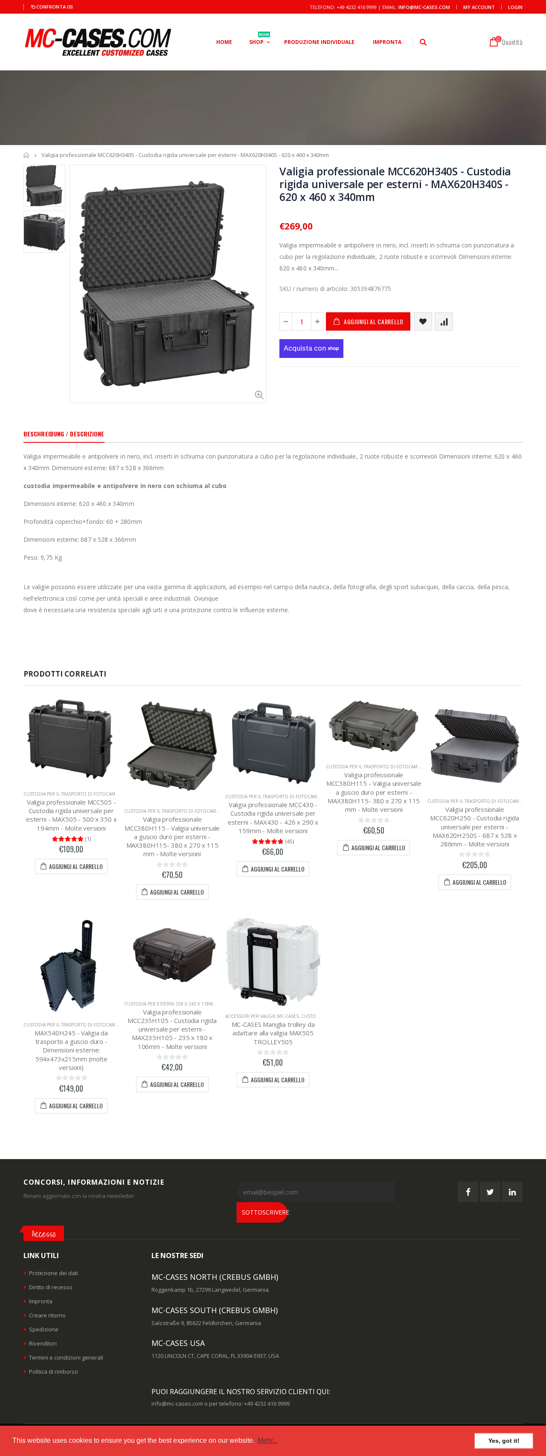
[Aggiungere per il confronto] (444, 321)
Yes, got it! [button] (504, 1440)
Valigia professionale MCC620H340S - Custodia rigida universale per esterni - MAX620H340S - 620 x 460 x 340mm (395, 184)
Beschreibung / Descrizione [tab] (64, 433)
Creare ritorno (47, 1315)
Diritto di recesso (51, 1287)
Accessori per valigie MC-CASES (262, 1016)
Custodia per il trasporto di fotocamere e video (82, 794)
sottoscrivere (265, 1212)
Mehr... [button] (268, 1440)
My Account (479, 7)
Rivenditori (43, 1343)
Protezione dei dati (53, 1273)
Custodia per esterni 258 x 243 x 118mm (170, 1004)
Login (515, 7)
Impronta (40, 1301)
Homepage (26, 155)
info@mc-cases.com (424, 7)
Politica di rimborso (53, 1371)
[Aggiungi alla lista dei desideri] (423, 321)
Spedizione (43, 1329)
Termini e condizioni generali (66, 1357)
